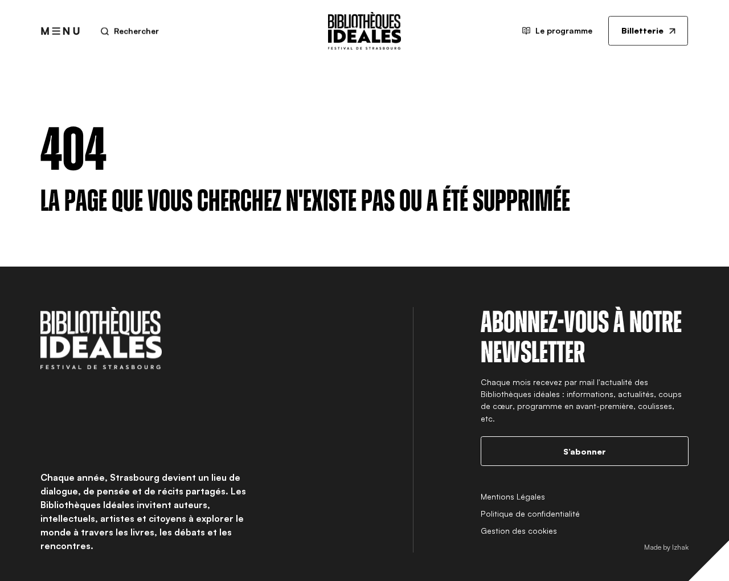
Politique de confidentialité (530, 513)
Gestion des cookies (519, 530)
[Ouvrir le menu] (60, 31)
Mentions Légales (513, 496)
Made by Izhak (666, 546)
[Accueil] (364, 31)
